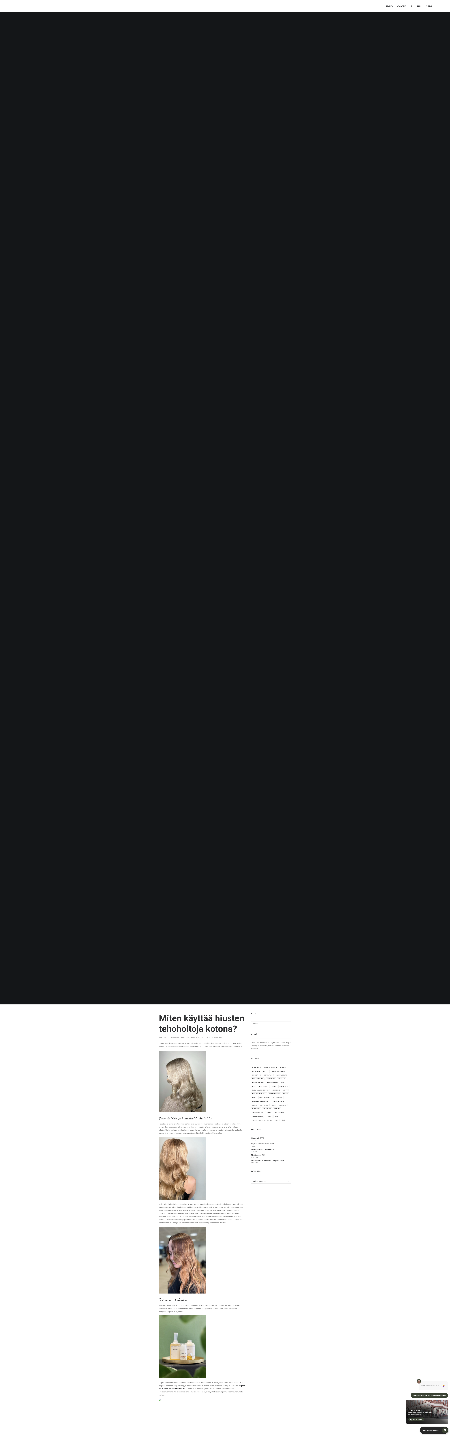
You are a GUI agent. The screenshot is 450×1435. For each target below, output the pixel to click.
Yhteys (429, 6)
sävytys (277, 1109)
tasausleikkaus (257, 1112)
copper (265, 1071)
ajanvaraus (256, 1067)
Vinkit (200, 1037)
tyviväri (268, 1116)
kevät (254, 1086)
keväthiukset (264, 1086)
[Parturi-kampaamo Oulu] (23, 6)
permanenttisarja (277, 1101)
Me (412, 6)
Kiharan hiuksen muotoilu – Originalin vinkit (267, 1161)
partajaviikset (264, 1097)
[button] (437, 6)
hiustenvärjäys (257, 1079)
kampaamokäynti (258, 1082)
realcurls (282, 1105)
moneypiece (276, 1090)
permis (254, 1105)
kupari (274, 1086)
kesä (282, 1082)
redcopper (256, 1109)
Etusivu (389, 6)
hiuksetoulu (256, 1075)
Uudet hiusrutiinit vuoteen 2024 (263, 1149)
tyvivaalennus (257, 1116)
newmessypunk (274, 1094)
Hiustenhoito (191, 1037)
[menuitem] (389, 6)
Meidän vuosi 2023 (258, 1155)
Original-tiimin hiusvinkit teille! (262, 1144)
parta (254, 1097)
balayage (283, 1067)
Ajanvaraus (402, 6)
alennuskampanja (270, 1067)
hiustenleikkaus (281, 1075)
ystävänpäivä (280, 1120)
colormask (256, 1071)
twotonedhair (279, 1112)
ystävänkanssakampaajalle (262, 1120)
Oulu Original (215, 1037)
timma (268, 1112)
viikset (277, 1116)
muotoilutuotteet (259, 1094)
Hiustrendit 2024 (257, 1138)
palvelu (285, 1094)
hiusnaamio (268, 1075)
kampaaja (281, 1079)
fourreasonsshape (278, 1071)
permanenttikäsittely (260, 1101)
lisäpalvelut (283, 1086)
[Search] (271, 1023)
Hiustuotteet (178, 1037)
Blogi (419, 6)
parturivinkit (277, 1097)
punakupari (264, 1105)
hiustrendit (271, 1079)
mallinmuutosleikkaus (260, 1090)
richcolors (267, 1109)
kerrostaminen (272, 1082)
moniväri (286, 1090)
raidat (274, 1105)
